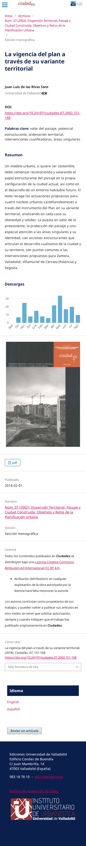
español (13, 709)
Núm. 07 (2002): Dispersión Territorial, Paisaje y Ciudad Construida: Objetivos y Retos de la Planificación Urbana (38, 25)
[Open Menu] (5, 5)
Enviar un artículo (24, 730)
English (13, 702)
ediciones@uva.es (49, 776)
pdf (14, 462)
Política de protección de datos (34, 791)
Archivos (24, 16)
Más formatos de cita (23, 667)
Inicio (8, 16)
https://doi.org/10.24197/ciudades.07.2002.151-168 (40, 657)
